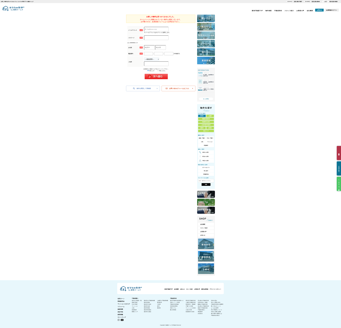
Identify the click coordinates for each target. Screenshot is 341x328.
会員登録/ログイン (331, 10)
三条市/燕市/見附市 (206, 125)
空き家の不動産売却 (203, 300)
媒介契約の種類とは (216, 313)
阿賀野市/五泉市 (206, 122)
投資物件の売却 (190, 311)
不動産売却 (278, 10)
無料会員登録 (204, 289)
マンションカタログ (124, 304)
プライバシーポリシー (215, 289)
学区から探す (205, 160)
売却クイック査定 (175, 302)
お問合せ (319, 10)
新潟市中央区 (147, 304)
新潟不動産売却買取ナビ (177, 300)
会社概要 (310, 10)
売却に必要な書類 (216, 311)
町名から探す (205, 156)
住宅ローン (121, 298)
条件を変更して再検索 (144, 88)
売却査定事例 (174, 306)
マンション (210, 141)
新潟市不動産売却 (191, 300)
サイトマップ (122, 317)
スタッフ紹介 (289, 10)
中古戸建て (135, 304)
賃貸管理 (120, 309)
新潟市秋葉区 (147, 309)
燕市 (158, 306)
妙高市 (210, 128)
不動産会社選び (215, 315)
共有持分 (200, 313)
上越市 (210, 115)
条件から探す (205, 152)
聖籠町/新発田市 (206, 118)
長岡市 (159, 308)
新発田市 (159, 302)
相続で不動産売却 (203, 308)
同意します (152, 70)
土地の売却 (189, 309)
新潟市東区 (147, 302)
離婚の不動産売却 (203, 304)
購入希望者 (173, 309)
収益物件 (206, 145)
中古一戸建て (210, 138)
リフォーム (121, 306)
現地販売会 (206, 174)
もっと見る (206, 98)
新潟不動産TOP (257, 10)
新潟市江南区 (147, 311)
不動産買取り (201, 309)
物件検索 (269, 10)
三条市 (159, 304)
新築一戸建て (202, 138)
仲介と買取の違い (216, 302)
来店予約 (120, 312)
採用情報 (120, 314)
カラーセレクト (206, 167)
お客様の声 (300, 10)
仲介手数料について (216, 309)
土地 (202, 141)
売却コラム (173, 308)
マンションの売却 (191, 308)
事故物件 (200, 311)
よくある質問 (214, 308)
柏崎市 (202, 128)
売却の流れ (214, 300)
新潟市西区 (147, 308)
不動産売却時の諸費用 (217, 304)
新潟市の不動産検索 (149, 300)
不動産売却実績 (174, 304)
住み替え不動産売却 (203, 306)
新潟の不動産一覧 (137, 300)
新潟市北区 (147, 306)
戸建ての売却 (189, 306)
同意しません (162, 70)
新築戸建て (135, 302)
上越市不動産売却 (191, 302)
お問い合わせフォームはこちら (179, 88)
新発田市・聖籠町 (191, 304)
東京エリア (206, 131)
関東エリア (135, 311)
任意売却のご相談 (203, 302)
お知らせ (202, 235)
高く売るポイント (216, 306)
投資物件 (134, 309)
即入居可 (206, 170)
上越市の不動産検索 (162, 300)
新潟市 (202, 115)
